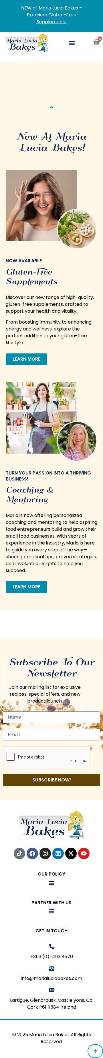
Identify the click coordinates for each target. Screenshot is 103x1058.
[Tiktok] (19, 853)
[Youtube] (84, 853)
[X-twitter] (71, 853)
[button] (72, 43)
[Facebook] (32, 853)
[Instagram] (45, 853)
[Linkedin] (58, 853)
